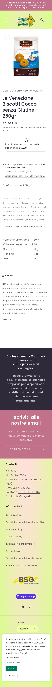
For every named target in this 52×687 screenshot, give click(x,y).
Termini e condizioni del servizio (25, 558)
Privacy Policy (14, 529)
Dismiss (11, 675)
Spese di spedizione (28, 127)
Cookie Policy (14, 536)
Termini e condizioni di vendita (25, 522)
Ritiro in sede (14, 515)
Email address (13, 657)
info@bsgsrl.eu (24, 496)
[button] (6, 20)
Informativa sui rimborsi (20, 543)
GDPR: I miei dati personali (22, 565)
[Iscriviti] (42, 449)
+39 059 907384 (29, 492)
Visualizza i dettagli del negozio (25, 176)
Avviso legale (14, 551)
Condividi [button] (11, 275)
